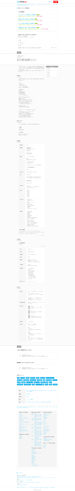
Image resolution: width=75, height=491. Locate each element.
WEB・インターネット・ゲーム (23, 424)
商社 (44, 419)
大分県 (38, 443)
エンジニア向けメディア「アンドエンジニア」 (51, 477)
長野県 (40, 424)
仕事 (30, 477)
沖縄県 (38, 444)
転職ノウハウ (36, 477)
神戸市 (42, 434)
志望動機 (34, 476)
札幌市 (35, 413)
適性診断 (37, 476)
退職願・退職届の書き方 (20, 477)
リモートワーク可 (34, 454)
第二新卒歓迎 (33, 449)
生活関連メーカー (46, 418)
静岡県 (38, 428)
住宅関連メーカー (46, 417)
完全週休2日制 (33, 456)
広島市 (38, 438)
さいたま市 (36, 422)
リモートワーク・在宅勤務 (40, 384)
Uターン (40, 476)
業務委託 (21, 438)
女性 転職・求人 (33, 482)
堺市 (40, 434)
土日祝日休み (55, 384)
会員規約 (18, 487)
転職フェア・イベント (42, 477)
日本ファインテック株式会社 (52, 4)
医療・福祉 (21, 419)
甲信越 (32, 424)
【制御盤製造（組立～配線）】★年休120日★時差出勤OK (27, 27)
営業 (20, 413)
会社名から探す (46, 438)
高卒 (44, 447)
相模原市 (41, 423)
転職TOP (18, 4)
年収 (24, 477)
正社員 (33, 384)
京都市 (35, 434)
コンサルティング (46, 428)
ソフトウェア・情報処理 (29, 399)
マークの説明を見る (42, 235)
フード (44, 424)
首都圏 (32, 419)
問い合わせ (32, 487)
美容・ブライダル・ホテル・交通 (24, 418)
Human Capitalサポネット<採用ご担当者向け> (49, 487)
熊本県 (35, 443)
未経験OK (33, 461)
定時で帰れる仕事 (20, 384)
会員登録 (56, 2)
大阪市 (38, 434)
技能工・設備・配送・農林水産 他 (24, 430)
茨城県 (35, 418)
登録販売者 (23, 382)
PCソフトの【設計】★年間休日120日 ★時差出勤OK (26, 23)
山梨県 (38, 424)
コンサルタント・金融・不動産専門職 (24, 422)
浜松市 (38, 430)
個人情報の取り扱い (23, 487)
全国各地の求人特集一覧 (47, 440)
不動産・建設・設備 (46, 429)
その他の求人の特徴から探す (35, 465)
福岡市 (38, 445)
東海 (32, 428)
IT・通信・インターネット (47, 413)
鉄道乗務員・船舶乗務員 (44, 382)
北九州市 (36, 445)
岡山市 (35, 438)
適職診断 (27, 477)
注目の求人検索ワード (28, 384)
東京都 (40, 419)
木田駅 (27, 396)
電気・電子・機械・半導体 (31, 4)
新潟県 (35, 424)
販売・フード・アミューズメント (24, 417)
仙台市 (35, 417)
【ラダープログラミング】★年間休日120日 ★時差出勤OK (27, 14)
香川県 (38, 439)
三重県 (35, 429)
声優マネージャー (36, 382)
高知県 (35, 440)
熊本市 (41, 445)
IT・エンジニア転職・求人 (20, 482)
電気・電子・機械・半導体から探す (23, 4)
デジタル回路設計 (46, 4)
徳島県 (35, 439)
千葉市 (39, 422)
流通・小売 (45, 423)
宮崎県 (40, 443)
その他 (44, 434)
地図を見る (29, 330)
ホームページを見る (30, 325)
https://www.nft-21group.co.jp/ (31, 281)
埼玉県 (35, 419)
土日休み (45, 445)
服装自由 (33, 459)
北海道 (32, 413)
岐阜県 (35, 428)
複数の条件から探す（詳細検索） (48, 439)
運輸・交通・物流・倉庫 (47, 430)
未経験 (51, 384)
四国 (32, 439)
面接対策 (33, 477)
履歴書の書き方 (19, 476)
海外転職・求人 (38, 482)
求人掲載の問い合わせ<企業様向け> (39, 487)
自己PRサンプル (30, 476)
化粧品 (51, 382)
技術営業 (19, 382)
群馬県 (40, 418)
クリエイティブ (21, 423)
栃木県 (38, 418)
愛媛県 (40, 439)
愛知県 (40, 428)
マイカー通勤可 (34, 460)
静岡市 (35, 430)
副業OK (33, 455)
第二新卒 (46, 384)
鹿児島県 (36, 444)
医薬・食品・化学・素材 (23, 429)
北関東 (32, 418)
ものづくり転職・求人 (27, 482)
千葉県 (38, 419)
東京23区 (42, 422)
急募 (32, 450)
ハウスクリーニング (30, 382)
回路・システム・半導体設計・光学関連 (39, 4)
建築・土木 (21, 428)
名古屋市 (41, 430)
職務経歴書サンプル (24, 476)
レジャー (45, 422)
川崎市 (38, 423)
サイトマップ (28, 487)
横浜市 (35, 423)
